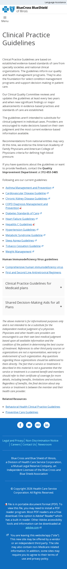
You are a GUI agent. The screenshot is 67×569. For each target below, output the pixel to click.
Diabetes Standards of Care (22, 213)
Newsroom (45, 444)
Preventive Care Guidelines (22, 412)
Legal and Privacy (13, 440)
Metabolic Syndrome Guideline (24, 235)
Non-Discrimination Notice (42, 440)
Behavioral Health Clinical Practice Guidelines (33, 406)
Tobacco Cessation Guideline (23, 246)
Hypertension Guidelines (21, 229)
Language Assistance (55, 2)
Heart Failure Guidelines (20, 219)
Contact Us (29, 444)
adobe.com (32, 527)
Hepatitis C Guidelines (19, 224)
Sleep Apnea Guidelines (20, 240)
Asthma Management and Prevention (28, 188)
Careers (15, 444)
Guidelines (41, 198)
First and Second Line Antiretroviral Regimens (33, 272)
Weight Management (18, 251)
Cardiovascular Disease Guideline (26, 193)
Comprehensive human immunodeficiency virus (34, 267)
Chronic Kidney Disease (20, 198)
